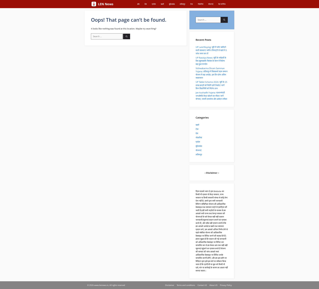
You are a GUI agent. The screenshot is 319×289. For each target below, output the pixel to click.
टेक (191, 4)
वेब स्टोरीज (222, 4)
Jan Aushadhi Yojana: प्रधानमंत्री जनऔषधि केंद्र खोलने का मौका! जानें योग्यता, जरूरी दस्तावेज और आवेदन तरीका (211, 95)
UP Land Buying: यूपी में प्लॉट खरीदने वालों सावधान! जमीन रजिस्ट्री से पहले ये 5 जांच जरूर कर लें (211, 50)
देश (146, 4)
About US (213, 285)
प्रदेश (154, 4)
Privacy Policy (226, 285)
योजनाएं (210, 4)
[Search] (126, 36)
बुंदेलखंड (172, 4)
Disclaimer (169, 285)
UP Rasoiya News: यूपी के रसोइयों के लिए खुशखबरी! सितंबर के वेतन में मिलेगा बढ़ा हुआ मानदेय (211, 60)
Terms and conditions (186, 285)
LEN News (105, 4)
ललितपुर (182, 4)
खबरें (162, 4)
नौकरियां (200, 4)
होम (138, 4)
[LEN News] (94, 4)
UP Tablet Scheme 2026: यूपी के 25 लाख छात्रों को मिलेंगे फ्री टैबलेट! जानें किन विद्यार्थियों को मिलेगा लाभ (211, 85)
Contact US (202, 285)
